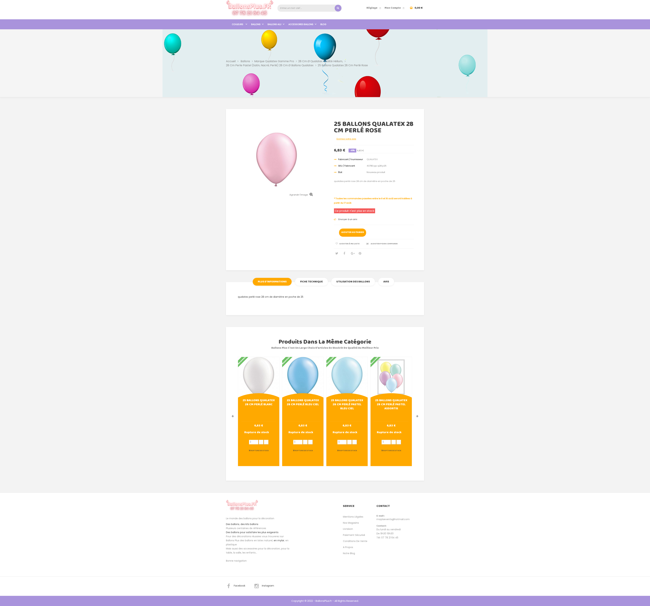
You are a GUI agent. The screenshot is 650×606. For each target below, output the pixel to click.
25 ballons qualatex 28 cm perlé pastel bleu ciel (347, 404)
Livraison (348, 529)
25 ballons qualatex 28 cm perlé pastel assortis (391, 404)
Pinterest (359, 254)
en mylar (279, 540)
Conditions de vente (355, 541)
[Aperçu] (258, 377)
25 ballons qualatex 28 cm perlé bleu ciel (303, 402)
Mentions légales (353, 516)
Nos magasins (351, 523)
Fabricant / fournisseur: (350, 159)
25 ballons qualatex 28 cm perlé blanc (259, 402)
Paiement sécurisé (354, 535)
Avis (386, 281)
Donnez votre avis (346, 138)
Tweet (336, 254)
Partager (344, 254)
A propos (348, 547)
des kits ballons (249, 524)
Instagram (268, 585)
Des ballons (232, 524)
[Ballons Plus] (250, 9)
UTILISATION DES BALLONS (353, 281)
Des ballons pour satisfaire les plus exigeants (252, 532)
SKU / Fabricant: (346, 165)
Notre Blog (349, 553)
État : (340, 172)
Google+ (352, 254)
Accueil (231, 61)
